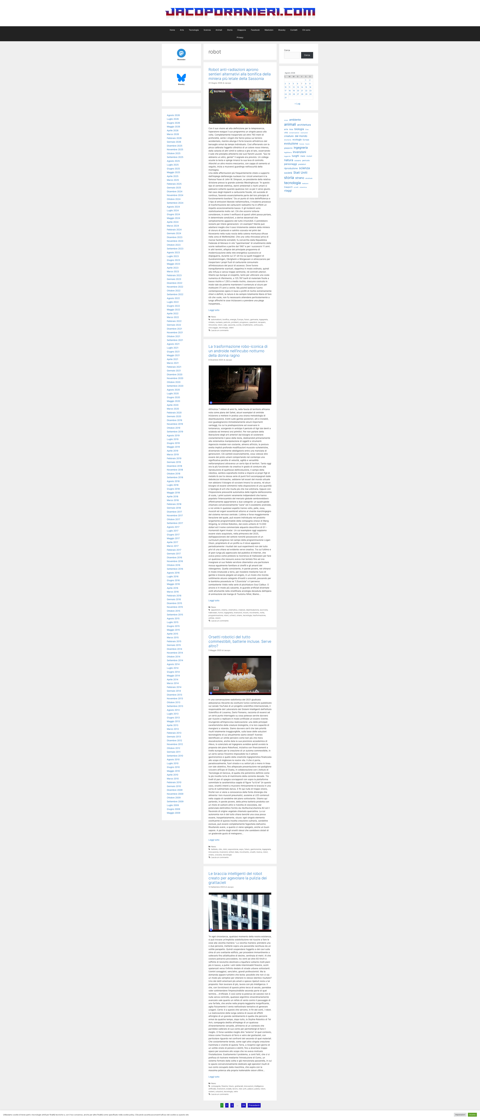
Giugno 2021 (173, 351)
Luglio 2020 (173, 393)
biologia (299, 129)
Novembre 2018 (175, 469)
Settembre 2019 (175, 431)
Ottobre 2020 (173, 382)
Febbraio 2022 (174, 321)
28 (302, 94)
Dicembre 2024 (174, 191)
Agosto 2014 (173, 664)
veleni (231, 327)
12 (294, 87)
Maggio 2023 (173, 264)
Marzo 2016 (173, 591)
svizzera (218, 855)
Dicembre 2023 (174, 237)
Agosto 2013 (173, 710)
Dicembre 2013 (174, 695)
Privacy (240, 37)
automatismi (216, 319)
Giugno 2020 (173, 397)
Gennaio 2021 (174, 370)
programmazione (215, 615)
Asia (291, 129)
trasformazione (259, 615)
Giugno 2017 (173, 534)
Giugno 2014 (173, 672)
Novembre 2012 (175, 744)
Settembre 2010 (175, 755)
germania (254, 319)
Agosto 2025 (173, 161)
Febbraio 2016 (174, 595)
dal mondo (301, 136)
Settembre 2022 (175, 294)
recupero (262, 322)
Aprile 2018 (172, 496)
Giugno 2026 (173, 123)
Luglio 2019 (172, 439)
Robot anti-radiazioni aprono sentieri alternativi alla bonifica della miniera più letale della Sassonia (239, 74)
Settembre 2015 (175, 614)
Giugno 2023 (173, 260)
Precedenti (254, 1105)
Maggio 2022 (173, 309)
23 (310, 91)
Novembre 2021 (175, 332)
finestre (225, 1086)
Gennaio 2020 (174, 416)
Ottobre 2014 (173, 656)
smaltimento (247, 325)
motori (309, 156)
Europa (240, 319)
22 (306, 91)
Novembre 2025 (175, 149)
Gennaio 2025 (174, 187)
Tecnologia (194, 30)
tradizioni (305, 183)
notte (262, 613)
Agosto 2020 (173, 389)
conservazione (294, 133)
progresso (244, 322)
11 (289, 87)
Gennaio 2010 (174, 786)
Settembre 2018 (175, 477)
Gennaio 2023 (174, 279)
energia (233, 319)
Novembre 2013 (175, 698)
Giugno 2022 (173, 306)
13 (298, 87)
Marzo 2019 (173, 454)
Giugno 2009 (173, 809)
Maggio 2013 (173, 721)
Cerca (287, 50)
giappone (288, 148)
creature (241, 610)
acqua (286, 120)
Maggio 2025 (173, 172)
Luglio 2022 (173, 302)
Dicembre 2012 (174, 740)
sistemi (211, 1091)
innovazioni (248, 1086)
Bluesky (281, 30)
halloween (212, 613)
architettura (304, 124)
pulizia (257, 1089)
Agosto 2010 (173, 759)
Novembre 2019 (175, 424)
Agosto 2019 (173, 435)
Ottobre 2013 (173, 702)
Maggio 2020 (173, 401)
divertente (287, 140)
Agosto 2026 (173, 115)
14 (302, 87)
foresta (301, 144)
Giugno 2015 (173, 626)
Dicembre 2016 (174, 557)
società (288, 172)
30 (310, 94)
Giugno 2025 (173, 168)
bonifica (225, 319)
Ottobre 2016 (173, 565)
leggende (287, 156)
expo (241, 849)
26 (294, 94)
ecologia (297, 139)
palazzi (250, 1089)
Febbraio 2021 (174, 367)
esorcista (264, 610)
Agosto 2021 (173, 344)
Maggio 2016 (173, 584)
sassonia (231, 325)
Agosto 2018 (173, 481)
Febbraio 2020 (174, 412)
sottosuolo (258, 325)
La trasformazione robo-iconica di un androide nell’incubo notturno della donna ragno (238, 351)
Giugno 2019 (173, 443)
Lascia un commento (220, 330)
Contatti (293, 30)
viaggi (288, 190)
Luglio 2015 (172, 622)
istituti (231, 852)
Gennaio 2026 (174, 142)
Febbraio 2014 (174, 687)
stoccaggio (213, 327)
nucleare (219, 322)
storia (289, 177)
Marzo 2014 (173, 683)
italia (236, 852)
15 (306, 87)
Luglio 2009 (173, 805)
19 (294, 91)
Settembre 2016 (175, 569)
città (286, 133)
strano (239, 615)
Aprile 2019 (172, 451)
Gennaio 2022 (174, 325)
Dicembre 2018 (174, 466)
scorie (238, 325)
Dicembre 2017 (174, 511)
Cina (306, 129)
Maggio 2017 (173, 538)
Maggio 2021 (173, 355)
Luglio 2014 (172, 668)
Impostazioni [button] (460, 1115)
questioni (253, 322)
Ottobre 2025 (173, 153)
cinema (224, 610)
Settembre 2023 (175, 248)
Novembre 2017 (175, 515)
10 (285, 87)
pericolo (227, 322)
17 (285, 91)
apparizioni (215, 610)
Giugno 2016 (173, 580)
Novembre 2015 (175, 607)
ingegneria (263, 319)
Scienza (207, 30)
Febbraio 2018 (174, 504)
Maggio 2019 (173, 447)
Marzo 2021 (173, 363)
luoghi (295, 155)
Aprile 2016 (172, 588)
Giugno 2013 (173, 717)
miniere (211, 322)
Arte (182, 30)
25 (290, 94)
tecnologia (223, 327)
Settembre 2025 (175, 157)
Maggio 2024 (173, 218)
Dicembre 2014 (174, 649)
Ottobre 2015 (173, 611)
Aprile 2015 (172, 633)
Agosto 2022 (173, 298)
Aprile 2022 (172, 313)
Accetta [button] (472, 1115)
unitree (211, 618)
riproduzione (291, 168)
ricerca (259, 852)
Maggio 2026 (173, 126)
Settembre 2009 (175, 801)
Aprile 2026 (172, 130)
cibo (220, 849)
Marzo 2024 (173, 225)
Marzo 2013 (173, 729)
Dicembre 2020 (174, 374)
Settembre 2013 (175, 706)
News (213, 317)
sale (225, 325)
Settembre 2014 (175, 660)
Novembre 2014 (175, 653)
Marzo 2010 (173, 778)
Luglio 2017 (172, 531)
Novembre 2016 (175, 561)
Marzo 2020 (173, 409)
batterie (214, 849)
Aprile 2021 (172, 359)
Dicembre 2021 (174, 329)
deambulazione (252, 610)
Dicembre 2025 (174, 145)
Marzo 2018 (173, 500)
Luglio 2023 (173, 256)
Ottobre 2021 (173, 336)
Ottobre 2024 (173, 199)
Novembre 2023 (175, 241)
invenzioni (238, 613)
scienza (304, 168)
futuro (246, 319)
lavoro (235, 1089)
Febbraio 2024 (174, 229)
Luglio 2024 (173, 210)
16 (310, 87)
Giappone (241, 30)
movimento (254, 613)
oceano (297, 160)
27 (298, 94)
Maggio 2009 (173, 813)
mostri (245, 613)
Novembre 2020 (175, 378)
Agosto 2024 (173, 207)
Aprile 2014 (172, 679)
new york (242, 1089)
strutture (308, 178)
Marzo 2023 (173, 271)
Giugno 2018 (173, 489)
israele (229, 1089)
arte (286, 129)
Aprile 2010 (172, 775)
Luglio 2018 (172, 485)
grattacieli (239, 1086)
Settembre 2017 (175, 523)
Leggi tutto (213, 310)
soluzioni (219, 1091)
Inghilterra (288, 152)
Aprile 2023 (172, 267)
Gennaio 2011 (173, 752)
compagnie (215, 1086)
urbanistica (303, 187)
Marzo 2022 (173, 317)
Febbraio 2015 (174, 641)
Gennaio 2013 (174, 736)
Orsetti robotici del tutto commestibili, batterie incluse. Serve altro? (239, 641)
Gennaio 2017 (174, 553)
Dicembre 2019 (174, 420)
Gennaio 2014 (174, 691)
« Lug (297, 103)
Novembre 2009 (175, 794)
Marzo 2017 (173, 546)
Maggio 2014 (173, 675)
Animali (219, 30)
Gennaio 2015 (174, 645)
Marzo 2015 (173, 637)
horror (220, 613)
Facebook (255, 30)
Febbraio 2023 (174, 275)
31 (285, 98)
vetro (236, 1091)
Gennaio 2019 (174, 462)
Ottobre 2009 (174, 797)
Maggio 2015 (173, 630)
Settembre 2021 (175, 340)
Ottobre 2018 (173, 473)
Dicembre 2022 (174, 283)
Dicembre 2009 (174, 790)
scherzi (233, 615)
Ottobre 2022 (173, 290)
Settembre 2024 (175, 203)
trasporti (288, 187)
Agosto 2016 (173, 573)
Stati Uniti (300, 172)
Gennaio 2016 (174, 599)
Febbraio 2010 (174, 782)
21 (302, 91)
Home (172, 30)
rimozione (212, 325)
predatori (302, 164)
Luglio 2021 (172, 347)
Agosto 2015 (173, 618)
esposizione (233, 849)
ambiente (295, 119)
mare (302, 156)
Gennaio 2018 (174, 508)
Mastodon (269, 30)
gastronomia (255, 849)
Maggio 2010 (173, 771)
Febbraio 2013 (174, 733)
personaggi (290, 164)
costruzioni (304, 133)
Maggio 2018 (173, 492)
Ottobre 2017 (173, 519)
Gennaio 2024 (174, 233)
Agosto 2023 (173, 252)
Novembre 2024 (175, 195)
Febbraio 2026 (174, 138)
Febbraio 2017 (174, 550)
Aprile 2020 (172, 405)
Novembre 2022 (175, 287)
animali (290, 124)
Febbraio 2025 (174, 184)
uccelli (296, 187)
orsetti (252, 852)
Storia (229, 30)
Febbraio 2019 (174, 458)
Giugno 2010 (173, 767)
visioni (217, 618)
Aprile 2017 (172, 542)
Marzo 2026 (173, 134)
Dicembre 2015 (174, 603)
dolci (225, 849)
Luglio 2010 (172, 763)
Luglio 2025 (173, 165)
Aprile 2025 (172, 176)
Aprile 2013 (172, 725)
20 (298, 91)
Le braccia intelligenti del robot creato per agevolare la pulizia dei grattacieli (237, 878)
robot (220, 325)
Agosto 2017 (173, 527)
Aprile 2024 (172, 222)
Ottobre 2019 (173, 428)
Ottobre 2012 (173, 748)
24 (243, 1105)
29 (306, 94)
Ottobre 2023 (173, 245)
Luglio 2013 (172, 713)
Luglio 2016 (172, 576)
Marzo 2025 (173, 180)
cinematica (232, 610)
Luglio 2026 (173, 119)
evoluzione (291, 143)
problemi (235, 322)
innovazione (213, 852)
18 (289, 91)
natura (288, 160)
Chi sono (306, 30)
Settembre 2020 (175, 386)
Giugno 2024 (173, 214)
